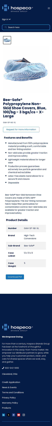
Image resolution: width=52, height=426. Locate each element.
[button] (6, 19)
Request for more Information (21, 129)
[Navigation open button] (49, 8)
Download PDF (15, 276)
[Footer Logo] (18, 327)
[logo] (18, 8)
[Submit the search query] (6, 27)
